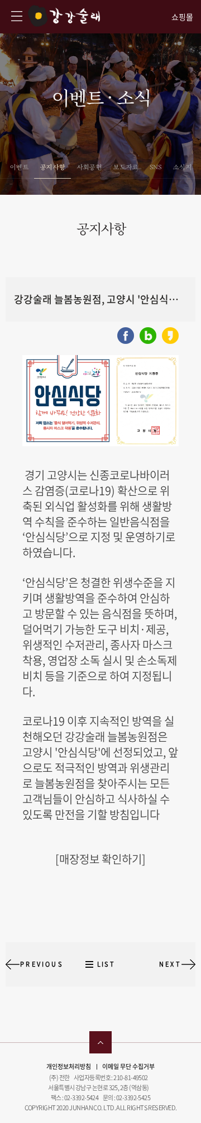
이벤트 (18, 167)
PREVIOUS (42, 964)
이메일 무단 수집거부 (128, 1066)
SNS (155, 167)
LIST (106, 964)
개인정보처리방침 (68, 1066)
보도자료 (125, 167)
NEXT (170, 964)
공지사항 (52, 167)
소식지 (182, 167)
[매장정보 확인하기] (100, 859)
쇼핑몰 (182, 17)
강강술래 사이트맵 (16, 16)
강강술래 (64, 16)
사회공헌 (89, 167)
